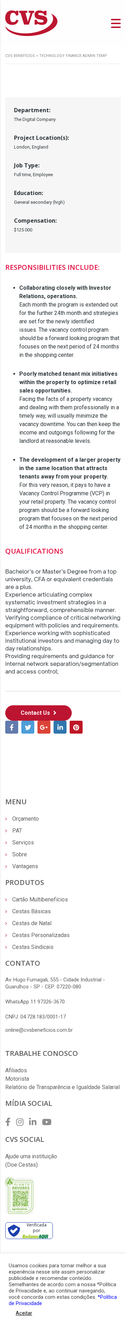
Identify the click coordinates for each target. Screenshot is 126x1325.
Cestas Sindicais (33, 947)
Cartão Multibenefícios (40, 899)
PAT (17, 830)
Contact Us (36, 713)
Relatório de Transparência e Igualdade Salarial (62, 1087)
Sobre (19, 854)
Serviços (23, 842)
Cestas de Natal (31, 923)
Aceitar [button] (24, 1313)
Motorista (17, 1078)
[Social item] (7, 1122)
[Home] (31, 23)
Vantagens (25, 866)
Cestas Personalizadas (41, 935)
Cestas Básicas (31, 911)
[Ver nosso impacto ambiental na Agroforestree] (19, 1195)
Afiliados (16, 1070)
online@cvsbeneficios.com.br (39, 1030)
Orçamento (25, 818)
